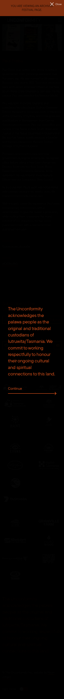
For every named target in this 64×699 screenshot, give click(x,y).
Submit (54, 320)
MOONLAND (10, 264)
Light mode (9, 689)
